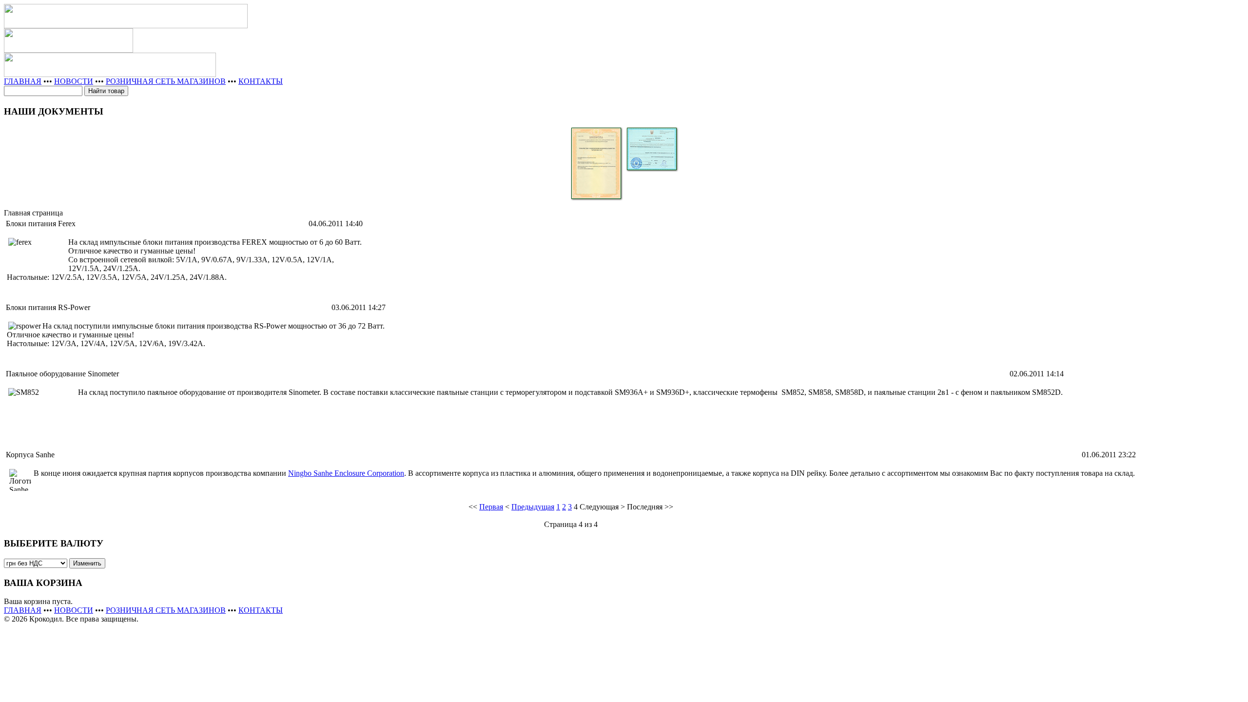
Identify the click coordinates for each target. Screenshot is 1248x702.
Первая (491, 507)
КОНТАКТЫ (260, 81)
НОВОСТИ (73, 81)
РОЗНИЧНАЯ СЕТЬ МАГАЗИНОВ (166, 81)
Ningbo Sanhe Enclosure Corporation (346, 473)
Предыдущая (532, 507)
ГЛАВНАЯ (22, 81)
